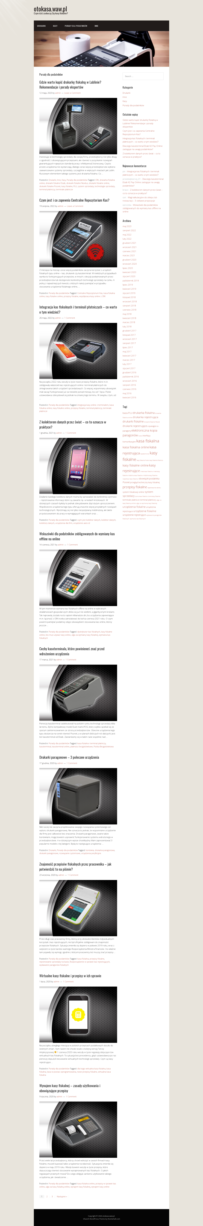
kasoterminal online (60, 746)
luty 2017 (127, 364)
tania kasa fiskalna (141, 496)
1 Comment (69, 318)
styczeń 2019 (129, 293)
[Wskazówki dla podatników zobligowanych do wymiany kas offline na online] (78, 605)
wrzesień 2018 (130, 301)
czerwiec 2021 (129, 251)
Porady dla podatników (76, 25)
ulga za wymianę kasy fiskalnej (85, 635)
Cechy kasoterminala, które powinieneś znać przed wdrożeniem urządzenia (71, 651)
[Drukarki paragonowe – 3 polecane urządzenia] (78, 823)
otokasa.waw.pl (50, 8)
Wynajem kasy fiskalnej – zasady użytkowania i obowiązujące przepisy (69, 1088)
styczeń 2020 (129, 276)
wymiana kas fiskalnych (138, 519)
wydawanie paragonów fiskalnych (54, 965)
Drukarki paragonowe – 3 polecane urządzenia (69, 757)
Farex (140, 436)
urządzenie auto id (81, 523)
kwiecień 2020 (129, 272)
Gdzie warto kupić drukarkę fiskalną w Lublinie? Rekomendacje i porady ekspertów (70, 84)
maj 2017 (127, 351)
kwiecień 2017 (129, 355)
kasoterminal (45, 746)
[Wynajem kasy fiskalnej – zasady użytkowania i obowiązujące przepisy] (78, 1157)
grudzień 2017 (129, 330)
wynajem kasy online (100, 1186)
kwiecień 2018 (129, 318)
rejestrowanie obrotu (154, 488)
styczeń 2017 (129, 368)
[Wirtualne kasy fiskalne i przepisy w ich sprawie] (78, 1042)
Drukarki (41, 25)
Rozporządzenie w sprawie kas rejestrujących (90, 961)
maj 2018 (127, 314)
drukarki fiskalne (133, 421)
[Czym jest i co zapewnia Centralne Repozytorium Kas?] (78, 266)
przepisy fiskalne (71, 296)
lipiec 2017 (128, 347)
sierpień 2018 (129, 305)
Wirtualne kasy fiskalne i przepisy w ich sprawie (70, 975)
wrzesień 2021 (130, 247)
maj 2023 (127, 226)
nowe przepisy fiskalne (87, 1071)
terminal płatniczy (47, 189)
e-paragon (152, 426)
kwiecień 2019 (129, 288)
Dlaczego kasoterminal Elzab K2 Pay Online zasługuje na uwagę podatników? (143, 182)
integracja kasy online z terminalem (93, 405)
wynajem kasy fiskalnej (80, 1186)
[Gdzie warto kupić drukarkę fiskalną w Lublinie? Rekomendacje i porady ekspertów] (78, 153)
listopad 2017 (129, 334)
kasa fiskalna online (86, 1183)
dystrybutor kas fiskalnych (88, 631)
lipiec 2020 (128, 268)
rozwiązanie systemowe (69, 853)
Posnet (126, 482)
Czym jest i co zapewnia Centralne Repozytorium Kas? (74, 200)
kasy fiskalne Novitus (156, 460)
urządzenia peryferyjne (91, 853)
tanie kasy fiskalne (154, 496)
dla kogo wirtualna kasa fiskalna (91, 1068)
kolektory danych (46, 523)
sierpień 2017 (129, 343)
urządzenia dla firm (63, 523)
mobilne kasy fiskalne (150, 475)
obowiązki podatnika (149, 478)
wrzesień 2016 (130, 380)
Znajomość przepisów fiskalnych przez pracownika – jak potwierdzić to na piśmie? (75, 866)
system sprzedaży (86, 186)
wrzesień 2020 (130, 263)
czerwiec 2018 (129, 309)
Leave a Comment (72, 93)
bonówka (90, 850)
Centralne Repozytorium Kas (90, 293)
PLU (75, 186)
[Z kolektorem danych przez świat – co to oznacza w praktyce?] (78, 493)
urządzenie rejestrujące (134, 514)
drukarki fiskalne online (99, 183)
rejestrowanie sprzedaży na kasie (54, 961)
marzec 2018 (129, 322)
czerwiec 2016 (129, 389)
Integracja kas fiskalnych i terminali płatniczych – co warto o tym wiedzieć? (78, 309)
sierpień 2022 (129, 230)
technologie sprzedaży (105, 186)
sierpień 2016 (129, 385)
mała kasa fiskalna (146, 471)
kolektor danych (108, 520)
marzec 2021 (129, 255)
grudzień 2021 (129, 242)
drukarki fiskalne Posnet (49, 186)
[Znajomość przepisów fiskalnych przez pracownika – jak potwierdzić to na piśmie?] (78, 935)
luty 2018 (127, 326)
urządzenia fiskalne (134, 506)
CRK (97, 180)
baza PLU (127, 412)
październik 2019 (131, 280)
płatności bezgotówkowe (81, 746)
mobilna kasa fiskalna (135, 475)
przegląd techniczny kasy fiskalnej (145, 482)
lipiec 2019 (128, 284)
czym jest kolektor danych (88, 520)
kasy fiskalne (66, 186)
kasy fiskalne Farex (143, 460)
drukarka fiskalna (144, 413)
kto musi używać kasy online (58, 635)
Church (86, 1219)
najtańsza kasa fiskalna (130, 479)
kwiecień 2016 (129, 397)
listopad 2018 (129, 297)
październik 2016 (131, 376)
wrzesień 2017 (130, 339)
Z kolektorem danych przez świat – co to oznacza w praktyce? (72, 424)
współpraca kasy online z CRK (92, 296)
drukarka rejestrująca (145, 417)
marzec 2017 (129, 360)
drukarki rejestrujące (135, 426)
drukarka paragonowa (104, 850)
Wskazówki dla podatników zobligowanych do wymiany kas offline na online (77, 536)
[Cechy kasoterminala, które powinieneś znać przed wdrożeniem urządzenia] (78, 720)
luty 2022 (127, 238)
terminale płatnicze (64, 189)
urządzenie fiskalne (144, 511)
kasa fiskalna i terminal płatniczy (91, 743)
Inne (96, 25)
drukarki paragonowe (48, 853)
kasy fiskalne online (54, 296)
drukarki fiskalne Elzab (55, 183)
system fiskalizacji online (133, 492)
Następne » (62, 1196)
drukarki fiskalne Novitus (77, 183)
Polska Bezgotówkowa (104, 746)
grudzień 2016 (129, 372)
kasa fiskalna (83, 958)
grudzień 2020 (129, 259)
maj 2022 (127, 234)
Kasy (55, 25)
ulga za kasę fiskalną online (58, 1186)
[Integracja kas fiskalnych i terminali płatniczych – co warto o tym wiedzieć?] (78, 378)
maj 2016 (127, 393)
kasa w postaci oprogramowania (61, 1071)
